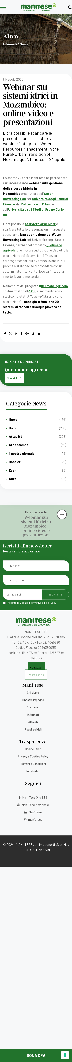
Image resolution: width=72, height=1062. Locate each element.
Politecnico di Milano (36, 204)
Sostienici (33, 707)
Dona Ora (36, 1055)
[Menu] (3, 7)
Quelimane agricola (53, 286)
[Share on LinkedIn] (16, 333)
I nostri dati (33, 771)
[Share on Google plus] (27, 333)
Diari (12, 428)
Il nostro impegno (33, 700)
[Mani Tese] (38, 10)
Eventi (13, 470)
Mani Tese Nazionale (35, 805)
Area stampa (18, 445)
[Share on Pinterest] (33, 333)
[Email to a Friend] (39, 333)
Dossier (15, 462)
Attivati (33, 722)
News (13, 419)
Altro (13, 479)
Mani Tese (35, 812)
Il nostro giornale (22, 453)
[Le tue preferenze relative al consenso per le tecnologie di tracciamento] (65, 1055)
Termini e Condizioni (33, 763)
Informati (33, 714)
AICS (32, 291)
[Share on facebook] (5, 333)
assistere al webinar (40, 224)
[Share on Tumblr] (21, 333)
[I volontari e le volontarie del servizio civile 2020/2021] (63, 511)
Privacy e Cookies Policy (33, 756)
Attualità (15, 436)
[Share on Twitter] (10, 333)
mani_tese (35, 819)
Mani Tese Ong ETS (34, 797)
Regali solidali (33, 729)
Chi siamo (33, 692)
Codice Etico (33, 749)
